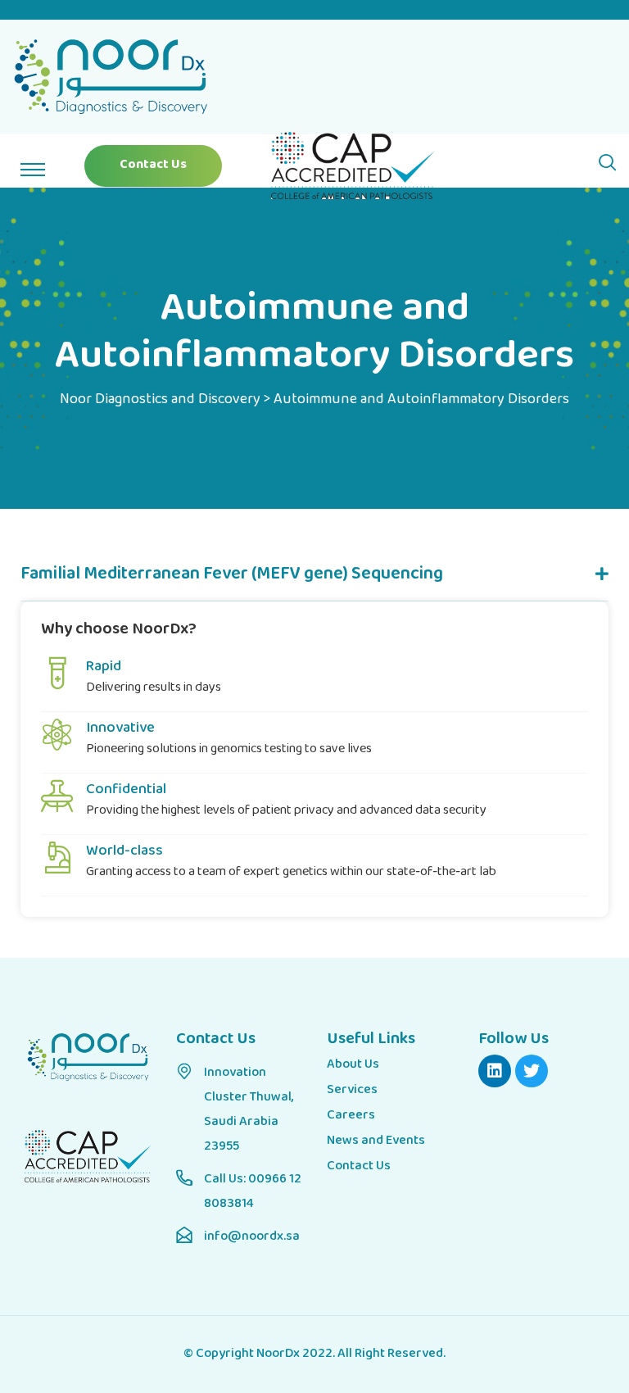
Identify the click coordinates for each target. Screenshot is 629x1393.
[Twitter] (531, 1071)
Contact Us (153, 165)
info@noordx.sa (252, 1237)
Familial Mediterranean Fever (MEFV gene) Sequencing (231, 575)
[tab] (314, 575)
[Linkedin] (494, 1071)
